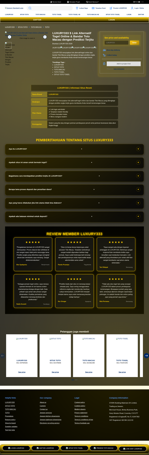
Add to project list (124, 64)
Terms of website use (82, 423)
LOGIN (129, 14)
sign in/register (119, 69)
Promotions (9, 416)
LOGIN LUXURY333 (17, 448)
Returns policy (10, 420)
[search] (50, 8)
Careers (43, 406)
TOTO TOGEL (57, 14)
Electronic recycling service (49, 423)
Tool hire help (10, 430)
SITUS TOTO (24, 14)
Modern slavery (80, 409)
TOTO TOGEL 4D (74, 14)
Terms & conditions (81, 416)
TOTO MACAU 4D (93, 14)
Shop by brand (10, 423)
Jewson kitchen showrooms (50, 416)
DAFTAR (141, 14)
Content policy (79, 402)
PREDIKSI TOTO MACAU (105, 448)
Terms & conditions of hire (83, 420)
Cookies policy (79, 406)
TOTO (7, 413)
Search (30, 8)
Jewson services (46, 413)
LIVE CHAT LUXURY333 (134, 448)
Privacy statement (80, 413)
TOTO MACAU (40, 14)
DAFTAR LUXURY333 (47, 448)
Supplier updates (11, 426)
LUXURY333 (9, 14)
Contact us (44, 409)
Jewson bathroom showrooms (50, 420)
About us (43, 402)
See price (21, 372)
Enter (134, 43)
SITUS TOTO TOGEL (113, 14)
